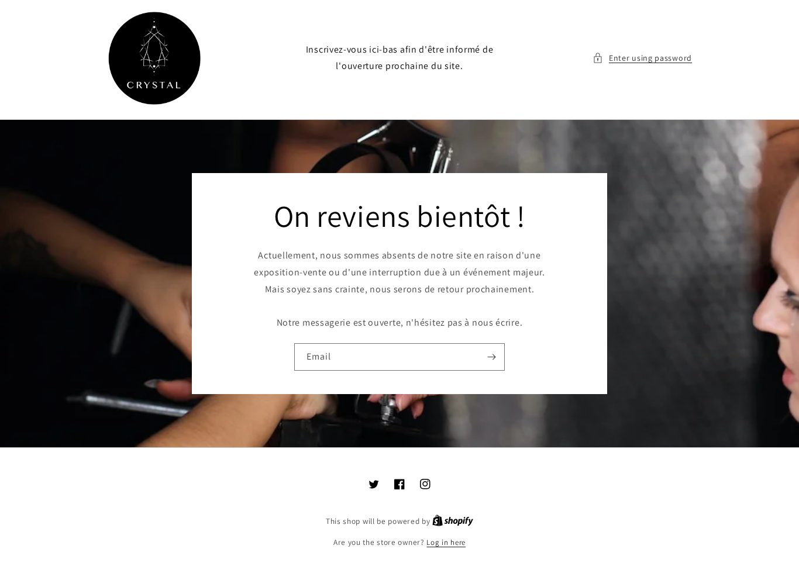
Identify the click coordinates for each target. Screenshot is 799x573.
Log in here (446, 542)
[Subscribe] (491, 357)
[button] (642, 58)
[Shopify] (452, 521)
